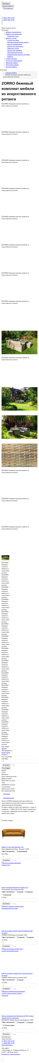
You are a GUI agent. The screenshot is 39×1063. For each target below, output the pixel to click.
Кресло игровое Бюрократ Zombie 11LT (15, 887)
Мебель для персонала (14, 34)
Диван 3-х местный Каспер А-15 (12, 847)
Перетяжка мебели (12, 65)
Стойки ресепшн (11, 58)
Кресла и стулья (11, 38)
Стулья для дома (13, 40)
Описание (6, 794)
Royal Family (6, 752)
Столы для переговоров (14, 61)
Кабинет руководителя (13, 32)
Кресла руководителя (14, 44)
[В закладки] (15, 860)
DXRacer (10, 56)
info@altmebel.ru (7, 1045)
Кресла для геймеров (14, 50)
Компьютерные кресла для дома (18, 54)
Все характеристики (8, 791)
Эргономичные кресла (15, 52)
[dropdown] (2, 1)
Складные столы (13, 36)
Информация (6, 1037)
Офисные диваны (12, 63)
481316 (4, 748)
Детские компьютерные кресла (17, 42)
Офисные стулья (13, 48)
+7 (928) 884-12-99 (8, 1043)
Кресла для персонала (15, 46)
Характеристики (8, 798)
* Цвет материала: (8, 851)
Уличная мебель (11, 67)
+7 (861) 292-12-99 (8, 1041)
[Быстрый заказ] (13, 765)
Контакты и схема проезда (11, 1054)
